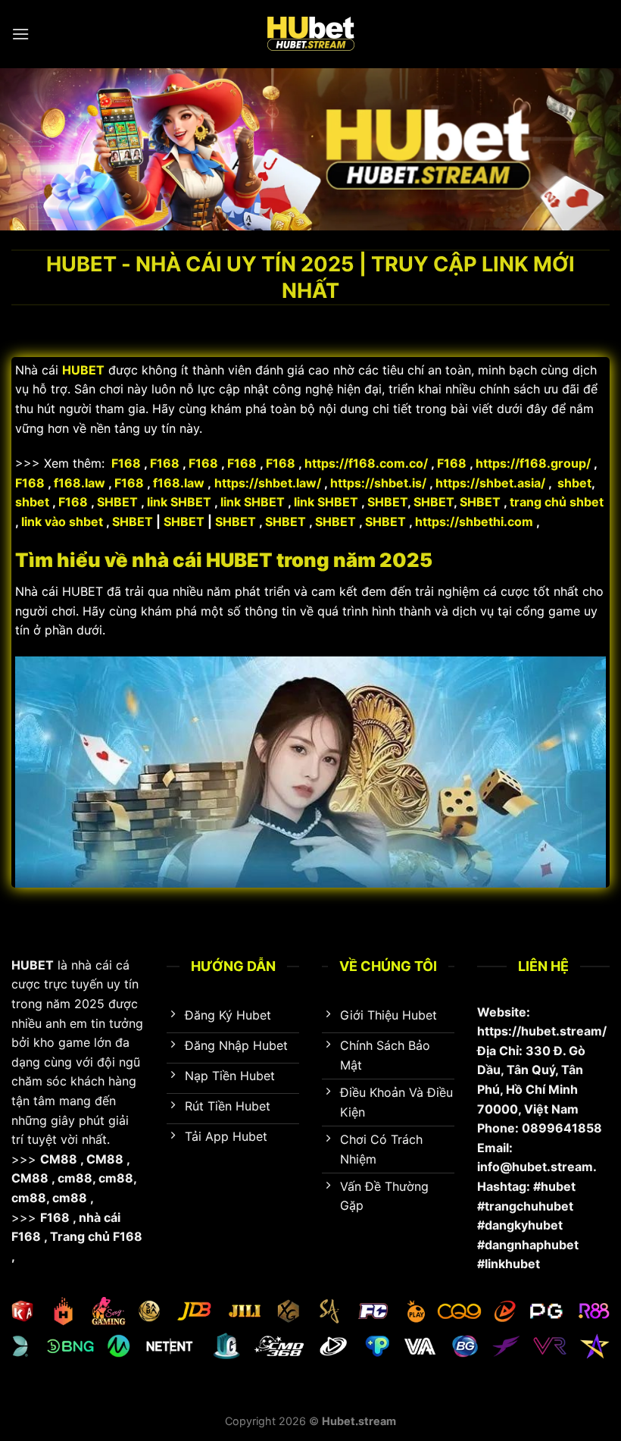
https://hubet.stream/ (542, 1030)
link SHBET (179, 501)
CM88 (58, 1159)
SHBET (117, 501)
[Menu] (20, 33)
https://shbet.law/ (267, 482)
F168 (126, 463)
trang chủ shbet (557, 501)
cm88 (75, 1178)
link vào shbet (62, 521)
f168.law (79, 482)
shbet (574, 482)
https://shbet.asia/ (490, 482)
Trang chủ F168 (96, 1236)
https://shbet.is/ (379, 482)
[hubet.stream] (310, 34)
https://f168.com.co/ (366, 463)
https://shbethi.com (474, 521)
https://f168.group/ (533, 463)
